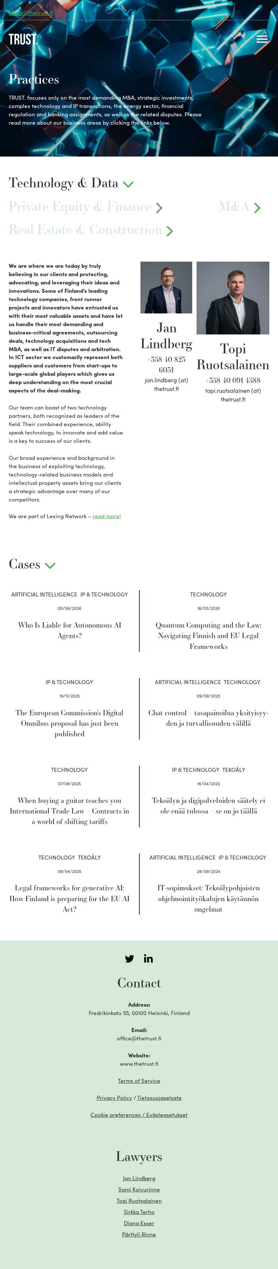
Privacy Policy (114, 1097)
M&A (234, 206)
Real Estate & (85, 229)
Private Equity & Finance (80, 206)
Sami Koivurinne (139, 1189)
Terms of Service (139, 1080)
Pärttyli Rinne (139, 1234)
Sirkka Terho (139, 1211)
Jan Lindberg (139, 1178)
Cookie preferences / (139, 1114)
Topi (139, 1200)
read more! (107, 516)
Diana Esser (139, 1223)
